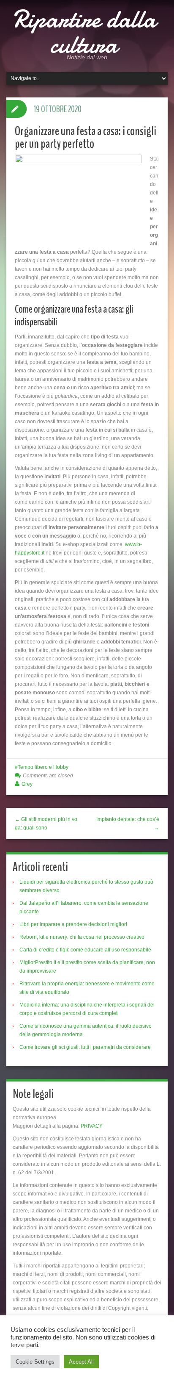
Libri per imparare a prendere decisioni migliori (73, 924)
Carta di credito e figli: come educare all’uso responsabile (85, 950)
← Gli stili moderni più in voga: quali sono (46, 823)
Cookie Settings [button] (35, 1362)
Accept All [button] (81, 1362)
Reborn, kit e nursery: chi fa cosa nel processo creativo (81, 937)
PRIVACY (92, 1126)
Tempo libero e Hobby (43, 767)
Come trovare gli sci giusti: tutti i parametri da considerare (85, 1047)
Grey (27, 784)
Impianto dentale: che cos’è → (127, 823)
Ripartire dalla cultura (84, 31)
